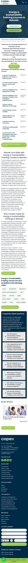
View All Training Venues (10, 307)
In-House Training (5, 474)
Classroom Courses (6, 470)
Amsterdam (12, 289)
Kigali (19, 295)
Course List (4, 523)
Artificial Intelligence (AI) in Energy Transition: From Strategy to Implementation (10, 98)
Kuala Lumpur (6, 299)
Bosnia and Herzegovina (9, 292)
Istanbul (11, 295)
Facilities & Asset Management (9, 509)
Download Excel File (14, 30)
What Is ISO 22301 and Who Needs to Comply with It (14, 418)
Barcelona (22, 289)
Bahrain (23, 39)
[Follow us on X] (5, 460)
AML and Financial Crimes (7, 505)
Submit (5, 544)
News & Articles (5, 519)
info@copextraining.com (10, 449)
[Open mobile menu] (26, 2)
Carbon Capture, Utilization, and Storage (9, 105)
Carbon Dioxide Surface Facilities (9, 110)
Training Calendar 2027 (7, 478)
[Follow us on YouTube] (10, 460)
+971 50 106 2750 (14, 448)
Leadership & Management (8, 497)
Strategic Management (7, 501)
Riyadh (4, 302)
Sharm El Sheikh (20, 302)
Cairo (21, 292)
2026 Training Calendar (7, 552)
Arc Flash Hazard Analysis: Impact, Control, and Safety (10, 84)
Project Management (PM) (8, 503)
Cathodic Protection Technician (8, 122)
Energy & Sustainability (15, 39)
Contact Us (13, 66)
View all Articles (7, 428)
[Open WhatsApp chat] (3, 559)
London (16, 299)
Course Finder (4, 466)
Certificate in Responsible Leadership (10, 127)
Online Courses (5, 468)
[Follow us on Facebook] (2, 460)
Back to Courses (7, 273)
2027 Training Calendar (7, 554)
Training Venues (5, 472)
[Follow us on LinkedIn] (8, 460)
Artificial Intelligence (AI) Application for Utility (9, 90)
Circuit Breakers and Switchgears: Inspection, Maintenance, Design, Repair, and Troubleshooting (9, 136)
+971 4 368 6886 (7, 446)
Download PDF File (14, 26)
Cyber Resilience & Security (8, 507)
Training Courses (5, 39)
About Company (5, 515)
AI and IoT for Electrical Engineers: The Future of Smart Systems (9, 77)
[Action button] (11, 540)
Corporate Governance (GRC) (9, 499)
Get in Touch (4, 517)
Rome (11, 302)
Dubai (4, 295)
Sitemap (3, 521)
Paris (22, 299)
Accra (4, 289)
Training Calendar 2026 (7, 476)
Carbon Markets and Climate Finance (8, 116)
